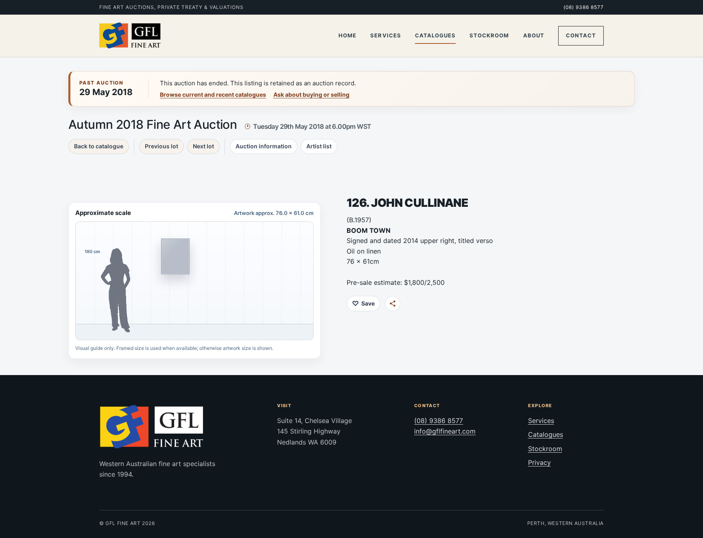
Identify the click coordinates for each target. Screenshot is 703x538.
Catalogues (435, 35)
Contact (581, 35)
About (533, 35)
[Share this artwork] (392, 303)
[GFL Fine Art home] (130, 36)
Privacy (539, 462)
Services (385, 35)
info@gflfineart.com (445, 431)
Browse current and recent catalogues (213, 94)
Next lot (203, 146)
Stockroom (489, 35)
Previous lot (161, 146)
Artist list (319, 146)
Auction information (264, 146)
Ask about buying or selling (311, 94)
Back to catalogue (98, 146)
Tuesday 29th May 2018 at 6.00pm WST (312, 126)
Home (347, 35)
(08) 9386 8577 (583, 7)
